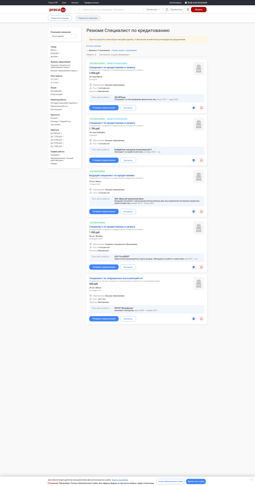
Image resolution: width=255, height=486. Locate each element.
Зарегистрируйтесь (97, 39)
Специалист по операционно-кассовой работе (116, 278)
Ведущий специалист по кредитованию (112, 175)
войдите (114, 39)
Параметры (176, 9)
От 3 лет (54, 79)
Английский (56, 91)
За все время (58, 36)
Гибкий (54, 164)
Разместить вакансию (88, 18)
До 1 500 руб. (56, 136)
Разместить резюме (60, 18)
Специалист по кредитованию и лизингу (112, 67)
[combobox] (153, 10)
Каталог (75, 3)
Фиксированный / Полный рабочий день (62, 159)
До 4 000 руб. (56, 143)
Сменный (55, 155)
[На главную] (57, 10)
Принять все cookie (196, 481)
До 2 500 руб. (56, 140)
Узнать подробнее (120, 480)
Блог (64, 3)
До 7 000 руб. (56, 146)
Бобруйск (55, 53)
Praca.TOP (53, 3)
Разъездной (56, 109)
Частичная (55, 125)
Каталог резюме (93, 46)
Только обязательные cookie (170, 481)
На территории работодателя (63, 103)
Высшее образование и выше (63, 71)
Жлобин (54, 57)
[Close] (251, 480)
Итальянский (56, 94)
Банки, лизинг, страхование (124, 50)
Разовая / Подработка (60, 121)
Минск (53, 50)
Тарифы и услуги (91, 3)
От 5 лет (54, 83)
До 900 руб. (56, 133)
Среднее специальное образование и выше (60, 66)
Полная (54, 118)
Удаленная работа (59, 106)
